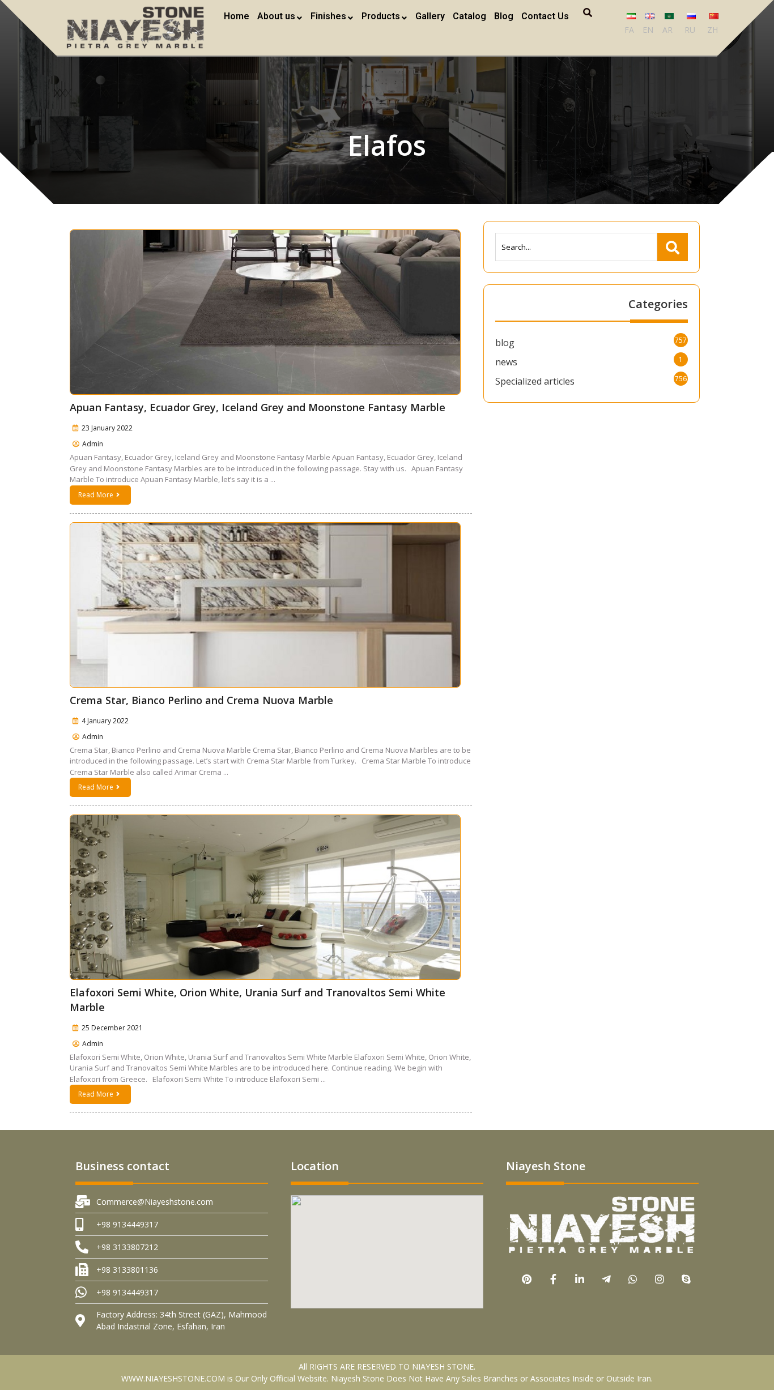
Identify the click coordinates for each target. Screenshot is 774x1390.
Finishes (328, 16)
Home (236, 16)
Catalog (469, 16)
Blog (503, 16)
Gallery (430, 16)
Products (381, 16)
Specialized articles (535, 381)
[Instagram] (660, 1279)
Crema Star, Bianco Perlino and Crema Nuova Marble (201, 700)
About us (276, 16)
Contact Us (545, 16)
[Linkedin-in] (580, 1279)
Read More (95, 495)
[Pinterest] (526, 1279)
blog (504, 342)
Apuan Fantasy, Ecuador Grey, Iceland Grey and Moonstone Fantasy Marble (257, 407)
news (506, 362)
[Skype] (686, 1279)
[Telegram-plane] (606, 1279)
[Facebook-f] (553, 1279)
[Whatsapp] (633, 1279)
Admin (92, 444)
